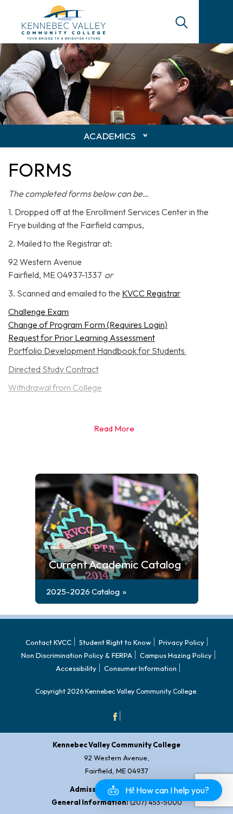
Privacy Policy (181, 642)
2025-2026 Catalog (83, 591)
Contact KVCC (48, 642)
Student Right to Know (115, 642)
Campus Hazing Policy (176, 655)
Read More (114, 428)
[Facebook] (115, 716)
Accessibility (76, 668)
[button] (158, 790)
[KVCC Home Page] (64, 21)
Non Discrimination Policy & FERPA (76, 655)
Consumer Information (140, 668)
